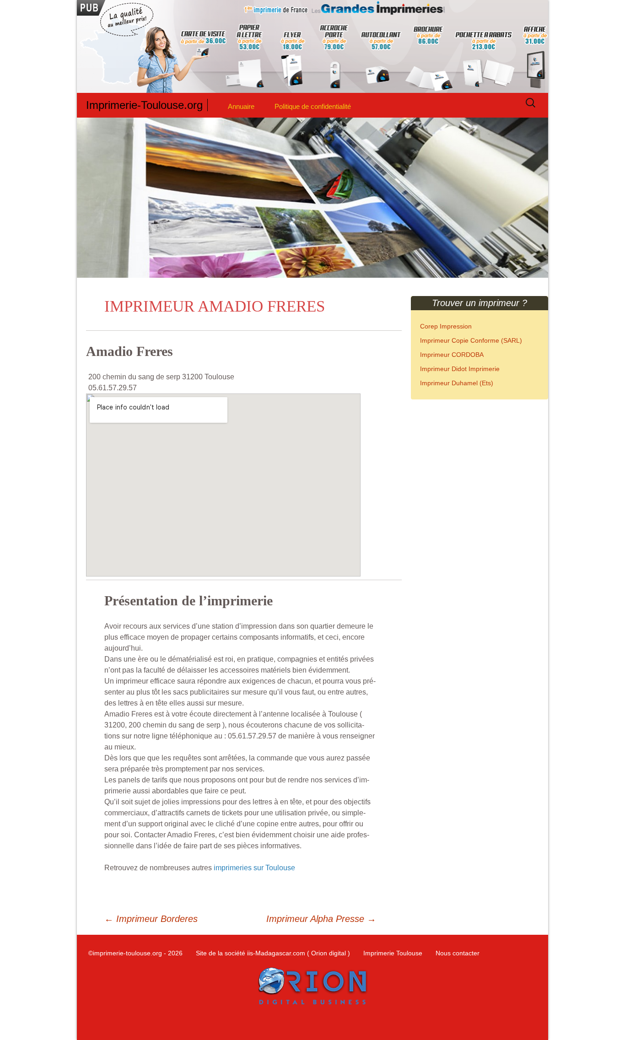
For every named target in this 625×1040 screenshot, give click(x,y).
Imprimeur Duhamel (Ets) (456, 383)
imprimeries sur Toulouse (254, 868)
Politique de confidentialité (313, 106)
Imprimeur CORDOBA (452, 354)
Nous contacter (458, 953)
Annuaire (241, 106)
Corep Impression (446, 326)
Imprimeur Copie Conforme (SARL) (471, 340)
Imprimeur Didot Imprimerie (460, 368)
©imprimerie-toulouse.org (125, 953)
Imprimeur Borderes (151, 919)
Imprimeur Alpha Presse (321, 919)
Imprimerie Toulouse (392, 953)
